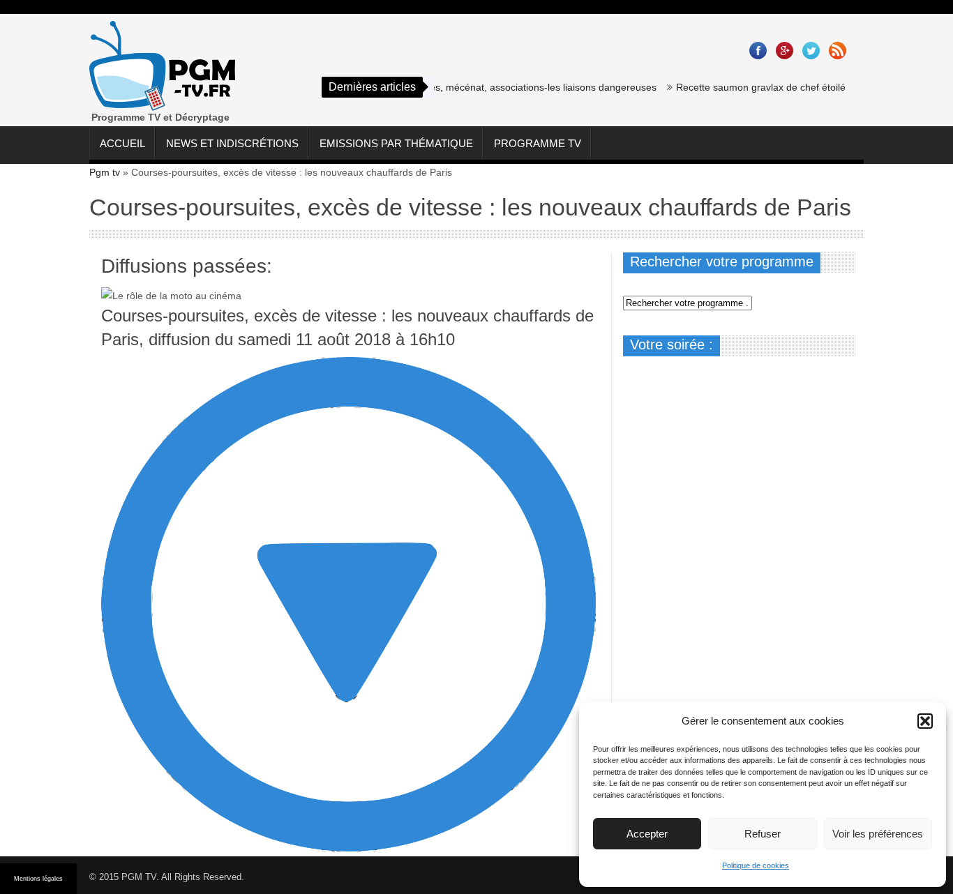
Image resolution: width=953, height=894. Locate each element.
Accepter (647, 834)
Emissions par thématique (396, 143)
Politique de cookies (755, 865)
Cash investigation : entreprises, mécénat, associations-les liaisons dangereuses (467, 87)
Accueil (122, 143)
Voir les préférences (877, 834)
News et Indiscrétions (232, 143)
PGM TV (138, 877)
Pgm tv (104, 172)
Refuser (762, 834)
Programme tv (537, 143)
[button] (925, 721)
